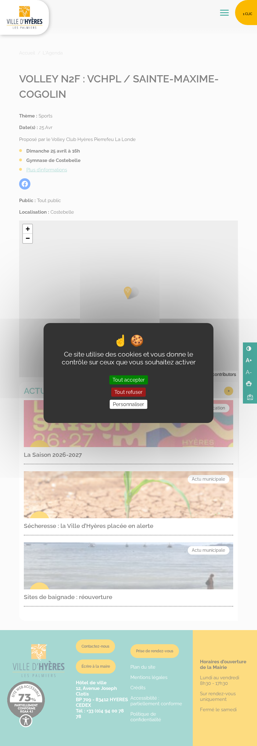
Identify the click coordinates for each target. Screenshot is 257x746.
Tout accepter (129, 380)
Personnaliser (128, 404)
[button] (27, 229)
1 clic (247, 14)
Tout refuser (128, 392)
